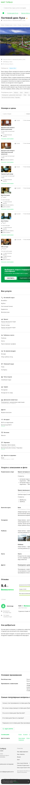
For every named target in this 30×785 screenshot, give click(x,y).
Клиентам (20, 748)
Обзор (2, 25)
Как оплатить (21, 754)
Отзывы (19, 25)
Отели (28, 738)
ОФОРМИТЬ (10, 278)
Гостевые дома (5, 734)
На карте (25, 734)
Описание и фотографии (7, 138)
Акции (19, 757)
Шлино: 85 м (13, 68)
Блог (18, 759)
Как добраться (25, 25)
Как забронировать (22, 751)
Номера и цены (8, 25)
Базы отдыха (22, 738)
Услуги (15, 25)
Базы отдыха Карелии (22, 763)
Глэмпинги (21, 740)
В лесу (20, 734)
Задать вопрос (9, 728)
